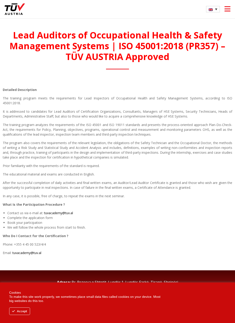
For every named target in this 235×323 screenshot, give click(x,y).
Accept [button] (22, 311)
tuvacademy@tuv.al (58, 213)
